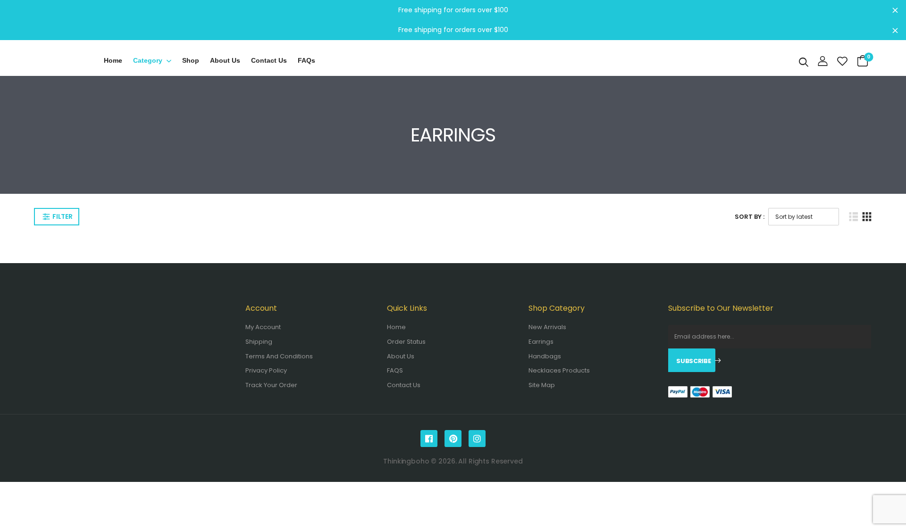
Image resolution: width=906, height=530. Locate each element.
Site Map (541, 385)
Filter (62, 216)
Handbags (544, 356)
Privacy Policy (266, 370)
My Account (263, 327)
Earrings (541, 341)
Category (147, 60)
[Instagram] (477, 438)
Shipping (258, 341)
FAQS (395, 370)
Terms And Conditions (279, 356)
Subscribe (693, 360)
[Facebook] (428, 438)
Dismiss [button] (895, 10)
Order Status (406, 341)
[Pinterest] (453, 438)
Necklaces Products (559, 370)
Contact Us (403, 385)
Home (113, 60)
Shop (190, 60)
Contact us (269, 60)
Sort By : (749, 216)
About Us (225, 60)
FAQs (306, 60)
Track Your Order (271, 385)
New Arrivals (547, 327)
